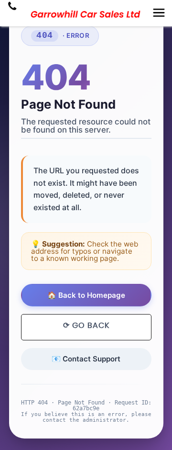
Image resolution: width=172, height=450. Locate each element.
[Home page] (86, 14)
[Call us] (12, 7)
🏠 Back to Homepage (86, 295)
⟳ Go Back (86, 325)
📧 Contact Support (86, 358)
